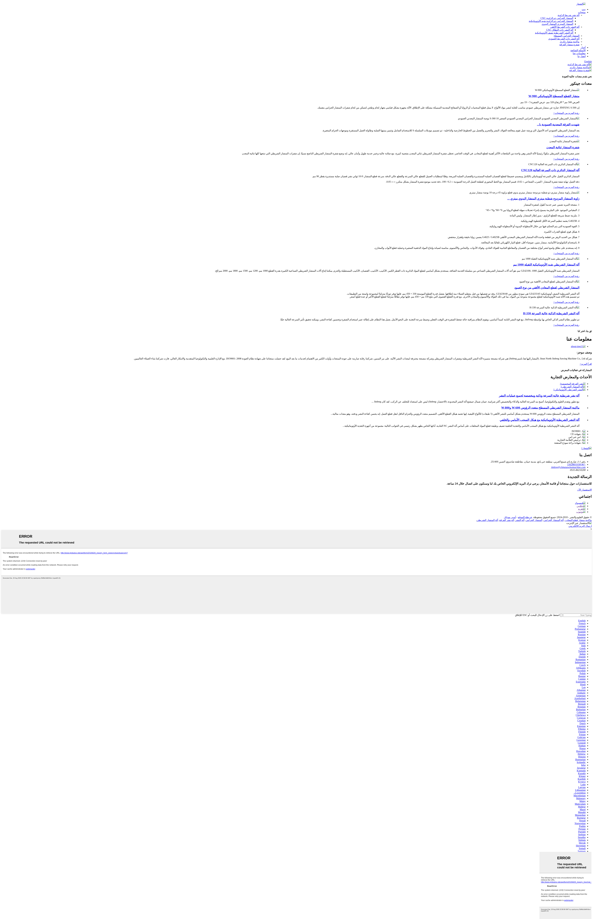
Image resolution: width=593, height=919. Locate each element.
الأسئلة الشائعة (578, 50)
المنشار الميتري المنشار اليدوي (557, 24)
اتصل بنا (582, 56)
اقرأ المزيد (586, 364)
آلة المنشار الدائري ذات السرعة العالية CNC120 (550, 170)
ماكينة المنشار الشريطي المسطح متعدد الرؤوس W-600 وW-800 (540, 407)
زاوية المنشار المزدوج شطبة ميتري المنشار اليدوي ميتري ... (543, 198)
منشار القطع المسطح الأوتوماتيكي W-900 (553, 96)
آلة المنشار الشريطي (487, 520)
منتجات (582, 12)
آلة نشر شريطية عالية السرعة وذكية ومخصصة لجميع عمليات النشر (539, 395)
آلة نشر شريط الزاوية (568, 15)
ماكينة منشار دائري (569, 41)
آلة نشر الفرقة (506, 520)
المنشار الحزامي (534, 520)
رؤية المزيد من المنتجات (566, 113)
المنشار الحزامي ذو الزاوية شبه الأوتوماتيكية (551, 21)
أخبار (583, 47)
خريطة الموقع (525, 517)
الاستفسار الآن (584, 489)
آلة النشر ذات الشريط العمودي (563, 38)
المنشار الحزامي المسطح (566, 35)
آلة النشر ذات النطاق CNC (559, 30)
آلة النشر (519, 520)
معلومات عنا (579, 53)
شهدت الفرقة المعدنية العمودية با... (558, 124)
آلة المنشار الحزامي (554, 520)
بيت (584, 9)
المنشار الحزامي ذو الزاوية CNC (556, 18)
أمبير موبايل (510, 517)
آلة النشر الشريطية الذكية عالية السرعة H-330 (551, 313)
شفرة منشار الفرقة (569, 44)
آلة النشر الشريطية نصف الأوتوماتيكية (554, 32)
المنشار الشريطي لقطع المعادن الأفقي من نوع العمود (546, 287)
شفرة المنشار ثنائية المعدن (562, 147)
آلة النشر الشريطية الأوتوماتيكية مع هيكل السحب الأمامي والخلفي (539, 419)
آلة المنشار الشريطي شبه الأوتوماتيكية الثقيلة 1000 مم (546, 264)
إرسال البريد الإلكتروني (580, 526)
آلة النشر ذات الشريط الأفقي (564, 27)
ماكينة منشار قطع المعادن (578, 520)
